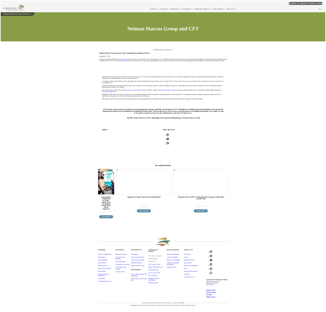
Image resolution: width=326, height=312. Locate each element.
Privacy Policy (211, 292)
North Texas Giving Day (104, 268)
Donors (101, 250)
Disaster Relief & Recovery (155, 267)
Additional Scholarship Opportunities (173, 263)
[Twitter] (211, 261)
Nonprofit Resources (136, 262)
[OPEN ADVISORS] (168, 9)
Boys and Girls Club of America (133, 90)
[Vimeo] (211, 269)
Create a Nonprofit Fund (137, 257)
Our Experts (187, 254)
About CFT (188, 250)
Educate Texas (152, 261)
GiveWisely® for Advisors (122, 264)
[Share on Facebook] (167, 144)
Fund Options (101, 257)
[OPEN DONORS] (157, 9)
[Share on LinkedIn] (167, 135)
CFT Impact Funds (153, 270)
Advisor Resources (120, 261)
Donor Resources (102, 265)
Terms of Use (210, 297)
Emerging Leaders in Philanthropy (103, 274)
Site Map (209, 294)
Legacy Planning (102, 260)
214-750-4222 (210, 284)
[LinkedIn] (211, 265)
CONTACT (304, 3)
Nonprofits (136, 250)
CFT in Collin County (154, 272)
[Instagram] (211, 256)
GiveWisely (101, 278)
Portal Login (210, 290)
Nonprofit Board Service (104, 281)
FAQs (185, 268)
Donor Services (102, 262)
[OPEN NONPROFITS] (180, 9)
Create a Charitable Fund (104, 254)
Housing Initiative (153, 258)
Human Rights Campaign (169, 90)
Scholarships (173, 250)
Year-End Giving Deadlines (120, 258)
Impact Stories (102, 271)
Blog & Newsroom (189, 260)
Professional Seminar (121, 254)
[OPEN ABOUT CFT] (235, 9)
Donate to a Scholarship (173, 260)
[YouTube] (211, 273)
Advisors (119, 250)
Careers (186, 257)
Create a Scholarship (172, 257)
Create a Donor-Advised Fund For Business (139, 274)
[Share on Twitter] (167, 140)
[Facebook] (211, 252)
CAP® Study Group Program (120, 268)
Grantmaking (134, 254)
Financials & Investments (190, 271)
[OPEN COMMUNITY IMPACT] (210, 9)
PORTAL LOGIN (315, 3)
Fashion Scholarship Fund (109, 91)
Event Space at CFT (189, 277)
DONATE (292, 3)
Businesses (136, 270)
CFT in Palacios (152, 275)
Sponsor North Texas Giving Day (138, 279)
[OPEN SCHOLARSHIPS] (224, 9)
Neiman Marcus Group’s (125, 59)
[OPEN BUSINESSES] (192, 9)
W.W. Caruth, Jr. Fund (154, 264)
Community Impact (153, 250)
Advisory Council (120, 271)
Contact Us (187, 274)
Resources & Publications (191, 265)
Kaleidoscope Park (153, 283)
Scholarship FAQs (171, 267)
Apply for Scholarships (173, 254)
